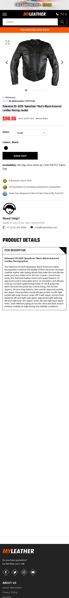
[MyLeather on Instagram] (24, 572)
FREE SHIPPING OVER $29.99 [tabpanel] (34, 30)
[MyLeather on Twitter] (15, 572)
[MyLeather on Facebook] (6, 572)
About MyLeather (12, 587)
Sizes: (7, 131)
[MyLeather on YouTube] (33, 572)
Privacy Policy (10, 592)
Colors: (11, 142)
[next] (62, 62)
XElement (10, 97)
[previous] (7, 62)
